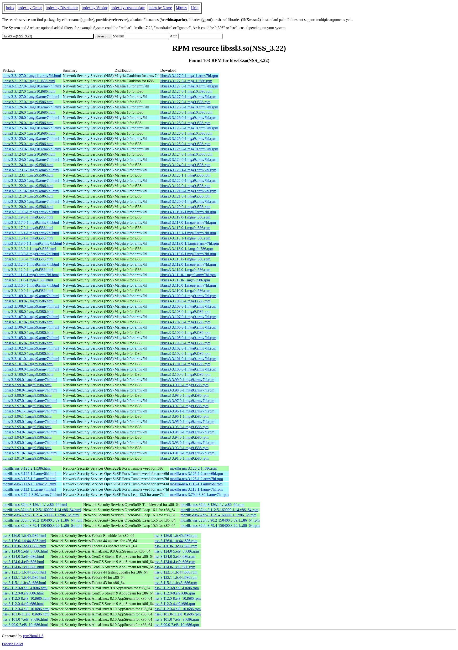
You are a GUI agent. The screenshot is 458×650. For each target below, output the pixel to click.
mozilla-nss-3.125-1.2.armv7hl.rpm (196, 479)
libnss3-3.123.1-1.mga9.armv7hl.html (31, 170)
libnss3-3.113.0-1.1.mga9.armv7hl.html (32, 243)
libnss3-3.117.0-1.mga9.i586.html (28, 228)
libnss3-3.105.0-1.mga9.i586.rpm (185, 343)
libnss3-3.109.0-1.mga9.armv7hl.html (31, 296)
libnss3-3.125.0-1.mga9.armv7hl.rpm (188, 139)
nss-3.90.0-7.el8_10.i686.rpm (177, 625)
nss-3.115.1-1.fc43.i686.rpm (176, 583)
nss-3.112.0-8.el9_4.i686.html (25, 588)
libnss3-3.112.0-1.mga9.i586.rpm (185, 270)
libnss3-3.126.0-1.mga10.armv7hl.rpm (189, 107)
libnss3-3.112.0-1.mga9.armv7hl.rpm (188, 264)
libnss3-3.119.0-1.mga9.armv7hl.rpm (188, 212)
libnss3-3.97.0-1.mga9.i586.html (27, 406)
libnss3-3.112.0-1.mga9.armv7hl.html (31, 264)
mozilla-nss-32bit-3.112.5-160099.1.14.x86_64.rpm (219, 510)
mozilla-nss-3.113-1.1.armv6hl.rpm (196, 484)
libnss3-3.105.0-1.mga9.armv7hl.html (31, 338)
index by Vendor (94, 8)
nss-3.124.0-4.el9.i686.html (23, 562)
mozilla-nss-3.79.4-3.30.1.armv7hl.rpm (199, 495)
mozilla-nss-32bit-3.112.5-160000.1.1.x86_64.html (41, 515)
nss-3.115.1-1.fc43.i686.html (24, 583)
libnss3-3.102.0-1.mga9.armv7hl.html (31, 348)
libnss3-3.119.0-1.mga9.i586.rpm (185, 217)
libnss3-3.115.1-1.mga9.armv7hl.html (31, 233)
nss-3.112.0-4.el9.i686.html (23, 604)
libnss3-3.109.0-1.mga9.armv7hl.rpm (188, 296)
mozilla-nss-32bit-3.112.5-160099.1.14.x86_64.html (42, 510)
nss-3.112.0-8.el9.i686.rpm (175, 593)
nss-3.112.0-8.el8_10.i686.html (26, 598)
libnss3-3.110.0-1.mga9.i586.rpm (185, 291)
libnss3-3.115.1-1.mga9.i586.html (28, 238)
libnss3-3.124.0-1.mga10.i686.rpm (186, 154)
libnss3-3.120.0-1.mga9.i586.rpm (185, 207)
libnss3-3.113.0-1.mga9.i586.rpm (185, 259)
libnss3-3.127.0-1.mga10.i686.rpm (186, 91)
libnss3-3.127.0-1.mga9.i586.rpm (185, 102)
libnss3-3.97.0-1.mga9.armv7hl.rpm (187, 401)
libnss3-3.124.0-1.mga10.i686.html (29, 154)
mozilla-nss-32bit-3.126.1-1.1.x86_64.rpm (212, 505)
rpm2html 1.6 (33, 636)
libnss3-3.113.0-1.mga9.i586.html (28, 259)
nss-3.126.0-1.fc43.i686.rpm (176, 546)
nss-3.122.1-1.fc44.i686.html (24, 572)
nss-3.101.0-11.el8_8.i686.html (26, 614)
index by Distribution (62, 8)
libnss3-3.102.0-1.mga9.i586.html (28, 353)
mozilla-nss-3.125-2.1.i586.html (27, 468)
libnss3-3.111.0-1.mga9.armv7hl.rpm (188, 275)
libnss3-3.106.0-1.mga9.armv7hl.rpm (188, 327)
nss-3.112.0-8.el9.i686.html (23, 593)
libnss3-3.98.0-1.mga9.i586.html (27, 395)
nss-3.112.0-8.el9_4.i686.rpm (177, 588)
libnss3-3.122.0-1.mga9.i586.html (28, 186)
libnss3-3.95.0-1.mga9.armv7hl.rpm (187, 422)
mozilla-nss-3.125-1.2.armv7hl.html (29, 479)
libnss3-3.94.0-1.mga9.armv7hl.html (30, 432)
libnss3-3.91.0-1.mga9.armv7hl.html (30, 453)
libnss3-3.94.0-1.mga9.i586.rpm (184, 437)
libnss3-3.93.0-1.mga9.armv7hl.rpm (187, 443)
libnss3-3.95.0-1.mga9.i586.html (27, 427)
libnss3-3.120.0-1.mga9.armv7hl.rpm (188, 201)
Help (194, 8)
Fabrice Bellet (12, 644)
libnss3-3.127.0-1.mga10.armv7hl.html (32, 86)
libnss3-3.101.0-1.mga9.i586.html (28, 364)
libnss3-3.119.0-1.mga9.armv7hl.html (31, 212)
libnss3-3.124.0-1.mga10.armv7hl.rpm (189, 149)
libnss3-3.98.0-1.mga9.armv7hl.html (30, 390)
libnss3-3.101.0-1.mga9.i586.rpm (185, 364)
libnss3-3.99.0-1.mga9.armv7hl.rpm (187, 380)
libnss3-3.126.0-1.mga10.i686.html (29, 112)
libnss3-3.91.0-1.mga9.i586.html (27, 458)
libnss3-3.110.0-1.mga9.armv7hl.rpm (188, 285)
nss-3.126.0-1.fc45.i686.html (24, 535)
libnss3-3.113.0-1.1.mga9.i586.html (29, 249)
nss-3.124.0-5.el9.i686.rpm (175, 556)
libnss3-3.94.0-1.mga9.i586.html (27, 437)
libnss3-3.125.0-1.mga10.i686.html (29, 133)
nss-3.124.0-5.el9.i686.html (23, 556)
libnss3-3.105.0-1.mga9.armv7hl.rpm (188, 338)
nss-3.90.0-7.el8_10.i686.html (25, 625)
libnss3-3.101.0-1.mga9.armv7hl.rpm (188, 359)
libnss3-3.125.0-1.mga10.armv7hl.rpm (189, 128)
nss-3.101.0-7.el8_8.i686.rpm (177, 619)
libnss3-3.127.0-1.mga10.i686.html (29, 91)
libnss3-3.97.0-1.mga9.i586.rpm (184, 406)
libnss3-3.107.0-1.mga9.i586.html (28, 322)
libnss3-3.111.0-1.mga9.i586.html (28, 280)
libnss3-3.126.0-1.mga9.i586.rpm (185, 123)
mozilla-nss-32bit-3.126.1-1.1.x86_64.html (35, 505)
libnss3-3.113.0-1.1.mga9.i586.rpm (186, 249)
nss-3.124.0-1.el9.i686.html (23, 567)
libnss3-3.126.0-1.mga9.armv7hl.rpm (188, 118)
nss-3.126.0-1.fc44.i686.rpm (176, 541)
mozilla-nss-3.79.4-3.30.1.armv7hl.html (32, 495)
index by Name (160, 8)
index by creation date (128, 8)
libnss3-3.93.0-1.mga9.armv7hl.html (30, 443)
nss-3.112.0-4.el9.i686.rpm (175, 604)
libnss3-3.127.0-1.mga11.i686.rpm (186, 81)
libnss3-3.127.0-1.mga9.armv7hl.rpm (188, 97)
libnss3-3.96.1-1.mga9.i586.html (27, 416)
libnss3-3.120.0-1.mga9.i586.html (28, 207)
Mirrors (181, 8)
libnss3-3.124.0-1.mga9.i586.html (28, 165)
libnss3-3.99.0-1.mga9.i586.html (27, 385)
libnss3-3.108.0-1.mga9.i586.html (28, 312)
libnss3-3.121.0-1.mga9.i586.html (28, 196)
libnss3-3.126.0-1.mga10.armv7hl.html (32, 107)
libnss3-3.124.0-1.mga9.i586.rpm (185, 165)
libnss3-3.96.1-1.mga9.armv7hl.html (30, 411)
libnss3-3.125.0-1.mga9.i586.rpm (185, 144)
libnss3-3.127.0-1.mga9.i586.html (28, 102)
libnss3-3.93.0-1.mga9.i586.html (27, 448)
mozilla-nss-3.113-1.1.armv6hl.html (29, 484)
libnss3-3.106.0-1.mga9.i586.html (28, 332)
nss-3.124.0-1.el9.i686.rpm (175, 567)
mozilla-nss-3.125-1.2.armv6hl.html (29, 474)
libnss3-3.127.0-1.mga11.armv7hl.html (32, 76)
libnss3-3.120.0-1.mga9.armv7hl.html (31, 201)
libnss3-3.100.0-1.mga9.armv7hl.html (31, 369)
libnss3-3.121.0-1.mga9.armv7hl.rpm (188, 191)
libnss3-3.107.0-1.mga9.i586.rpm (185, 322)
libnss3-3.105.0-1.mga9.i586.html (28, 343)
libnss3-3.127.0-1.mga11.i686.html (29, 81)
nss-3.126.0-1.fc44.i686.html (24, 541)
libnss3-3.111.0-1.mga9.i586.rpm (185, 280)
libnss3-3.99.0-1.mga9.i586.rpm (184, 385)
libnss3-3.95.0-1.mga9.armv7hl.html (30, 422)
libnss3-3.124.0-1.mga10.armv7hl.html (32, 149)
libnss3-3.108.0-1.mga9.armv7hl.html (31, 306)
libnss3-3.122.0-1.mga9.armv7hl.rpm (188, 180)
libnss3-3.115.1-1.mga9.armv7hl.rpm (188, 233)
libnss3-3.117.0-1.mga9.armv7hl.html (31, 222)
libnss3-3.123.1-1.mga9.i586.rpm (185, 175)
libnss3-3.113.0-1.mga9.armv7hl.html (31, 254)
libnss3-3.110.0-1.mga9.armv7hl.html (31, 285)
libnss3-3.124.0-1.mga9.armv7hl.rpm (188, 159)
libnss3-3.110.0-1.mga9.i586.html (28, 291)
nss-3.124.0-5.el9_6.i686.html (25, 551)
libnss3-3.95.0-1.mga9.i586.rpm (184, 427)
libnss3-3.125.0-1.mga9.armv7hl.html (31, 139)
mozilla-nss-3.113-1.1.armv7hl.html (29, 489)
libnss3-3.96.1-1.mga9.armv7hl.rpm (187, 411)
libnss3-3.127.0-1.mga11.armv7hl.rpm (189, 76)
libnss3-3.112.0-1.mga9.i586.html (28, 270)
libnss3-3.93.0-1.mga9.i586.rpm (184, 448)
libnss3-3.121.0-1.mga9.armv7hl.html (31, 191)
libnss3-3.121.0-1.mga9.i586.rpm (185, 196)
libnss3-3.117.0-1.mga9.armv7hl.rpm (188, 222)
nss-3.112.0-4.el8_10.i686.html (26, 609)
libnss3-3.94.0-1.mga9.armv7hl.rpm (187, 432)
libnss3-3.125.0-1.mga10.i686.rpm (186, 133)
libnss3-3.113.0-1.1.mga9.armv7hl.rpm (189, 243)
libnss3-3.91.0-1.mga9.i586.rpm (184, 458)
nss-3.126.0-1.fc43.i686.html (24, 546)
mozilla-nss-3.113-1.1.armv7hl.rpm (196, 489)
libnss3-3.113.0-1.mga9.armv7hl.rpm (188, 254)
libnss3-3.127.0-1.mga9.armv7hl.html (31, 97)
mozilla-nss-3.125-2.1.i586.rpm (193, 468)
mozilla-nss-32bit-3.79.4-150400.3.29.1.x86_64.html (42, 525)
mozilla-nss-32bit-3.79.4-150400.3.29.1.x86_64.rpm (220, 525)
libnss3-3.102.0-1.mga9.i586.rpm (185, 353)
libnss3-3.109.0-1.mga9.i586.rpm (185, 301)
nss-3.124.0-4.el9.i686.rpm (175, 562)
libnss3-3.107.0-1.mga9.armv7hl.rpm (188, 317)
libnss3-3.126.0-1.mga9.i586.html (28, 123)
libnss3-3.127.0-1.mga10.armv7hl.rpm (189, 86)
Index (10, 8)
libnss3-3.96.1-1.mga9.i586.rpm (184, 416)
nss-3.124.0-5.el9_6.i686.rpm (177, 551)
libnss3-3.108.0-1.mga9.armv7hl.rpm (188, 306)
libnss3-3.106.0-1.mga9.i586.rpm (185, 332)
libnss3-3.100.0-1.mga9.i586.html (28, 374)
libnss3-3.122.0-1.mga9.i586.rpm (185, 186)
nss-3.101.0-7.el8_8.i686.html (25, 619)
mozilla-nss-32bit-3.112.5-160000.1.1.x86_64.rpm (218, 515)
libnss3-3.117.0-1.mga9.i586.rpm (185, 228)
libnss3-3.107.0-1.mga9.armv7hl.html (31, 317)
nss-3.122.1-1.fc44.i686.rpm (176, 572)
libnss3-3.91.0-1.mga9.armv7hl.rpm (187, 453)
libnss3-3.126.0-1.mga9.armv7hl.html (31, 118)
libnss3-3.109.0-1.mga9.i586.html (28, 301)
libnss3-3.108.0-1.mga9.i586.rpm (185, 312)
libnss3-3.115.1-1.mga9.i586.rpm (185, 238)
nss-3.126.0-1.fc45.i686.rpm (176, 535)
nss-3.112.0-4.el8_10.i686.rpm (178, 609)
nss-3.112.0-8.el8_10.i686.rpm (178, 598)
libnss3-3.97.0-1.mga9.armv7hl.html (30, 401)
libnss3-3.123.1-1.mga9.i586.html (28, 175)
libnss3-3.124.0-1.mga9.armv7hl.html (31, 159)
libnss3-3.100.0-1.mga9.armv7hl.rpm (188, 369)
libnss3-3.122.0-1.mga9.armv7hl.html (31, 180)
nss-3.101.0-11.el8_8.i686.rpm (178, 614)
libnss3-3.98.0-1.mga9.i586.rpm (184, 395)
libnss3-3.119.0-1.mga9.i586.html (28, 217)
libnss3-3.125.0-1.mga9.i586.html (28, 144)
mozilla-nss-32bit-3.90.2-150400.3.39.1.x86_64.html (42, 520)
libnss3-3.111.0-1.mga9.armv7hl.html (31, 275)
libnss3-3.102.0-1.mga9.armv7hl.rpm (188, 348)
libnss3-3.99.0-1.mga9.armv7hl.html (30, 380)
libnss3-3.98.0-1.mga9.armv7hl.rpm (187, 390)
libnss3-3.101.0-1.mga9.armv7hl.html (31, 359)
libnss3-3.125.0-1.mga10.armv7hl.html (32, 128)
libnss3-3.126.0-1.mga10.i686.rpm (186, 112)
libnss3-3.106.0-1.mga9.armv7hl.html (31, 327)
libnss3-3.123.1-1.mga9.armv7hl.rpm (188, 170)
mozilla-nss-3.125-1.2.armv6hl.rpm (196, 474)
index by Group (30, 8)
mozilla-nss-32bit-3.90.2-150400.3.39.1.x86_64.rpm (220, 520)
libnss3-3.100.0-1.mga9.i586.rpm (185, 374)
